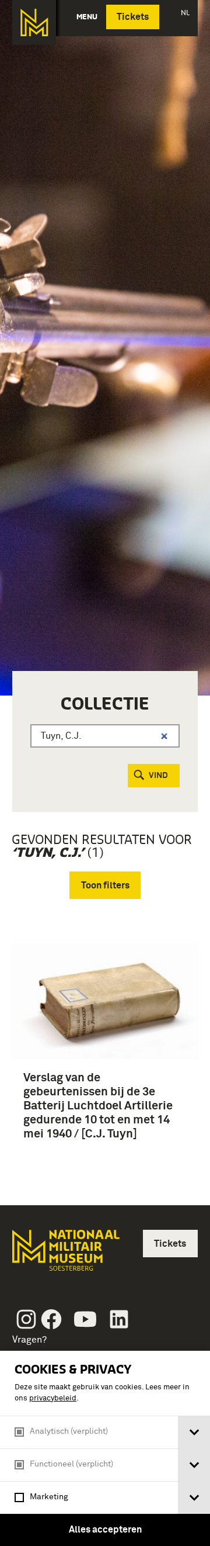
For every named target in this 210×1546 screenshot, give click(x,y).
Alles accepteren (105, 1529)
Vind (158, 776)
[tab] (194, 1432)
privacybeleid (52, 1398)
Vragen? (29, 1339)
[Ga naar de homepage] (34, 22)
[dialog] (105, 1448)
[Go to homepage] (64, 1255)
